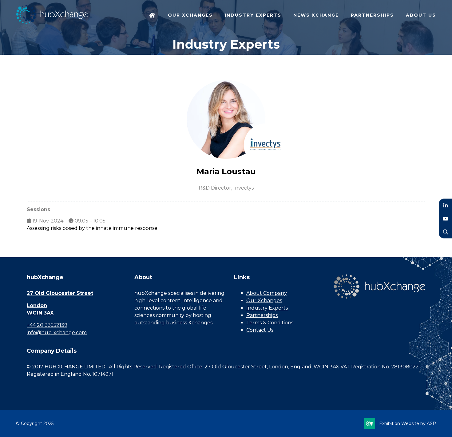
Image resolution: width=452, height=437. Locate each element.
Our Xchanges (264, 300)
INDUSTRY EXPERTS (253, 15)
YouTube (445, 218)
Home (152, 15)
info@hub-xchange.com (57, 332)
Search (445, 232)
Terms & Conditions (269, 323)
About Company (266, 293)
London (37, 305)
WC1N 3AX (40, 313)
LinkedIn (445, 205)
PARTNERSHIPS (372, 15)
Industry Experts (267, 308)
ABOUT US (421, 15)
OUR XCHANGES (190, 15)
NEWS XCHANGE (316, 15)
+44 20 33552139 (47, 325)
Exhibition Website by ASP (407, 423)
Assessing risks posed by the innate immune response (92, 228)
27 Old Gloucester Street (60, 293)
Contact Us (259, 330)
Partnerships (262, 315)
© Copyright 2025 (35, 423)
